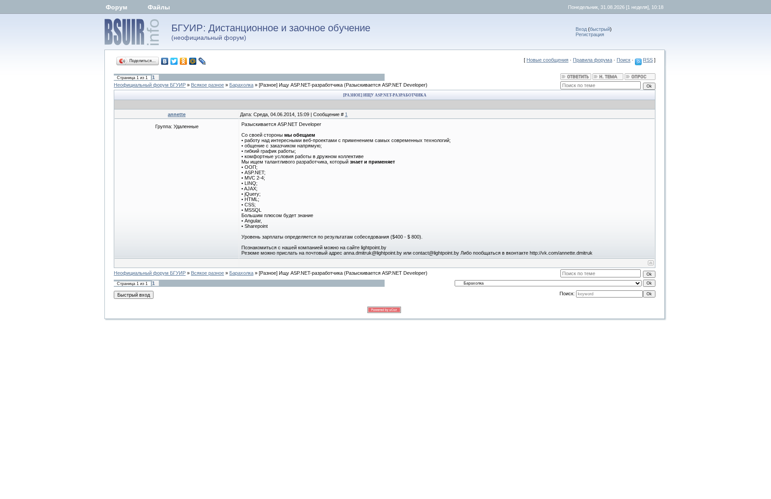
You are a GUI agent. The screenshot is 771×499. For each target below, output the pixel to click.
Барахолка (241, 85)
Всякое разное (207, 85)
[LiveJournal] (202, 61)
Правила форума (592, 60)
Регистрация (590, 34)
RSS (648, 60)
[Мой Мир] (193, 61)
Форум (116, 7)
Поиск (623, 60)
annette (177, 114)
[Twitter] (174, 61)
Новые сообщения (547, 60)
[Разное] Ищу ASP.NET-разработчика (301, 85)
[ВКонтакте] (165, 61)
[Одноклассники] (183, 61)
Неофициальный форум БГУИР (150, 85)
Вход (581, 29)
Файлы (159, 7)
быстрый (600, 29)
